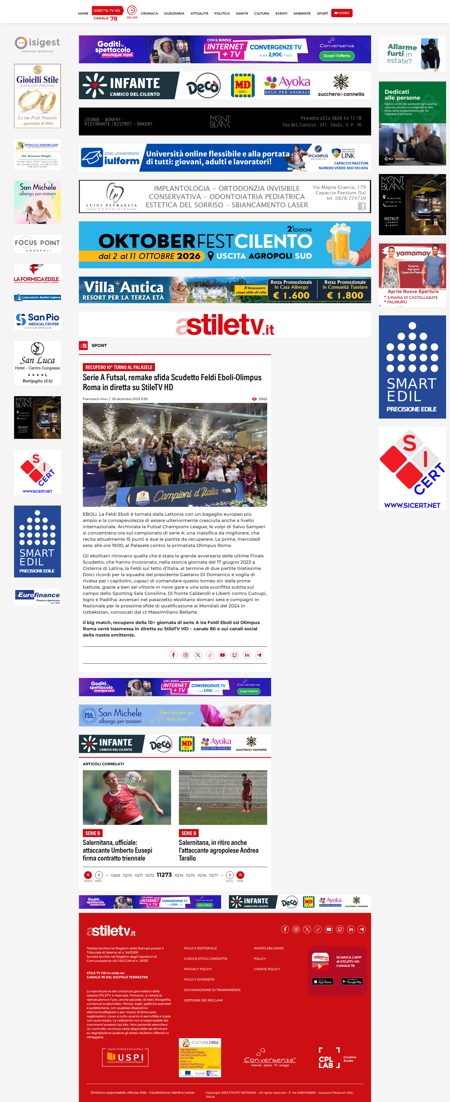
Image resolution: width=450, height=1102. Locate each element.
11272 (149, 875)
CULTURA (261, 13)
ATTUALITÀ (199, 13)
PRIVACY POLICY (198, 969)
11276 (202, 875)
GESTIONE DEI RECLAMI (203, 1000)
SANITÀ (242, 13)
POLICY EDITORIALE (200, 948)
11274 (178, 875)
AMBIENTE (302, 13)
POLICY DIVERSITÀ (199, 979)
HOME (83, 13)
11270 (127, 875)
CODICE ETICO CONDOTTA (205, 959)
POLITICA (222, 13)
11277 (213, 875)
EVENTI (282, 13)
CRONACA (149, 13)
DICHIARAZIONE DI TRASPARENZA (212, 990)
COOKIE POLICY (267, 969)
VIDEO (343, 13)
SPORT (322, 13)
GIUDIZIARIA (174, 13)
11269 (115, 875)
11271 (139, 875)
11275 (190, 875)
